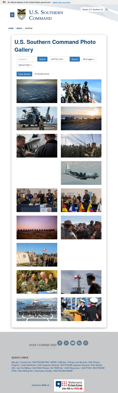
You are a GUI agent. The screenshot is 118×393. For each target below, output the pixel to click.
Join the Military (24, 367)
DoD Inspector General (48, 365)
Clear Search (24, 74)
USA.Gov (62, 362)
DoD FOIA (86, 367)
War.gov (15, 362)
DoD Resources (72, 367)
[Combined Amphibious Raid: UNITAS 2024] (81, 118)
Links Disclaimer (28, 365)
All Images (88, 59)
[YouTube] (72, 343)
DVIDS (53, 362)
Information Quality (43, 370)
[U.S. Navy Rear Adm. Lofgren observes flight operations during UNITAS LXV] (37, 146)
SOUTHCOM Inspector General (74, 365)
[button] (63, 2)
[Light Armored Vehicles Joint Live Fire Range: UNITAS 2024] (37, 227)
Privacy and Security (77, 362)
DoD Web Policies (41, 367)
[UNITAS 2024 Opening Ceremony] (81, 282)
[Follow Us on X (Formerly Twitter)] (66, 343)
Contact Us (26, 362)
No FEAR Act (57, 367)
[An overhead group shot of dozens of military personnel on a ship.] (37, 309)
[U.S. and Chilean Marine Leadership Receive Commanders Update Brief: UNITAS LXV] (37, 282)
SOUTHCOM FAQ (40, 362)
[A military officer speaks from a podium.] (81, 309)
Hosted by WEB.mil (40, 385)
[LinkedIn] (79, 343)
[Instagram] (85, 343)
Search (42, 59)
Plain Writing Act (25, 370)
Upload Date (24, 64)
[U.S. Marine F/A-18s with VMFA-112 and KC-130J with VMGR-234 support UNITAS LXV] (37, 173)
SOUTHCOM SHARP (63, 370)
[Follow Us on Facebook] (59, 343)
